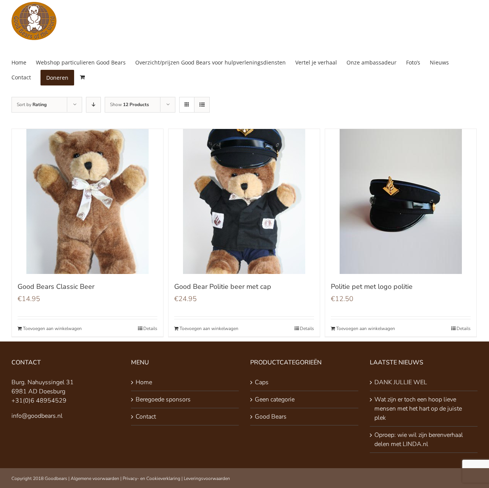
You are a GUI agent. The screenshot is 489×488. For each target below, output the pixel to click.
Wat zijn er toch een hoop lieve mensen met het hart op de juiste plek (418, 408)
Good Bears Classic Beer (56, 286)
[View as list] (201, 104)
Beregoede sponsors (163, 399)
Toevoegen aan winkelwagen (52, 328)
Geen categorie (275, 399)
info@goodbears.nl (37, 416)
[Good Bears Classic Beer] (87, 201)
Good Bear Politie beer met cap (222, 286)
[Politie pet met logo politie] (400, 201)
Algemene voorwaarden (95, 478)
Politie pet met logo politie (372, 286)
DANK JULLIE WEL (400, 382)
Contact (146, 416)
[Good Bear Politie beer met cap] (244, 201)
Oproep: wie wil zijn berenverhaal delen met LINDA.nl (418, 439)
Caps (262, 382)
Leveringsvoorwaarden (207, 478)
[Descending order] (93, 105)
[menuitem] (23, 62)
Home (144, 382)
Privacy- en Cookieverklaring (151, 478)
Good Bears (271, 416)
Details (150, 328)
